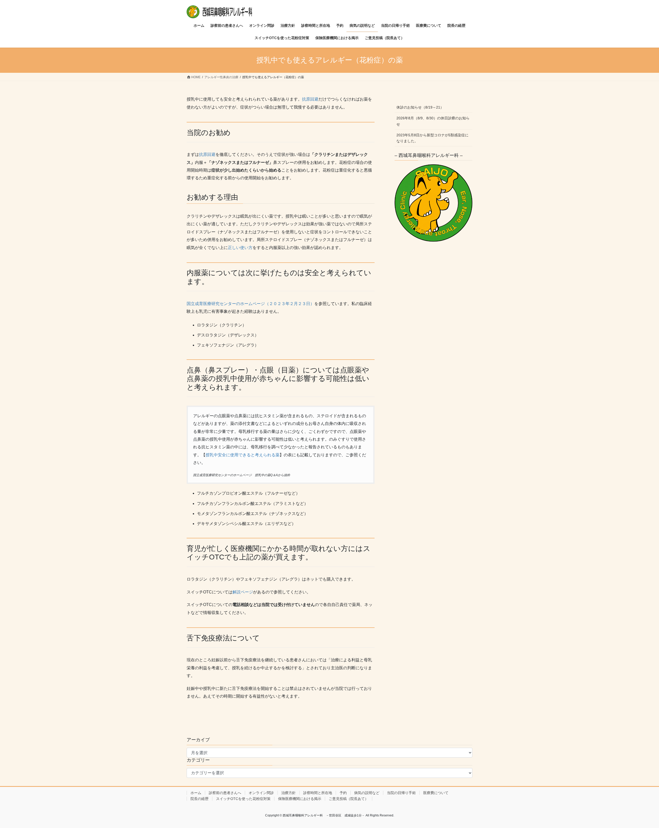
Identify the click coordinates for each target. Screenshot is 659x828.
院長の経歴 (199, 799)
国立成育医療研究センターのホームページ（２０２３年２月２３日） (250, 303)
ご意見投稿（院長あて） (348, 799)
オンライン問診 (261, 793)
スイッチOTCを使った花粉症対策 (243, 799)
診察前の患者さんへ (225, 793)
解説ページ (242, 592)
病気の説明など (366, 793)
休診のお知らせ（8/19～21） (420, 107)
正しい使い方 (240, 247)
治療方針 (288, 793)
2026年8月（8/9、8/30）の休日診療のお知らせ (433, 121)
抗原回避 (310, 99)
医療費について (435, 793)
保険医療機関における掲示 (299, 799)
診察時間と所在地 (317, 793)
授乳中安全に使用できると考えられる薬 (242, 455)
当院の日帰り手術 (401, 793)
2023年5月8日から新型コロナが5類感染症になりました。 (432, 138)
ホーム (195, 793)
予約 (343, 793)
